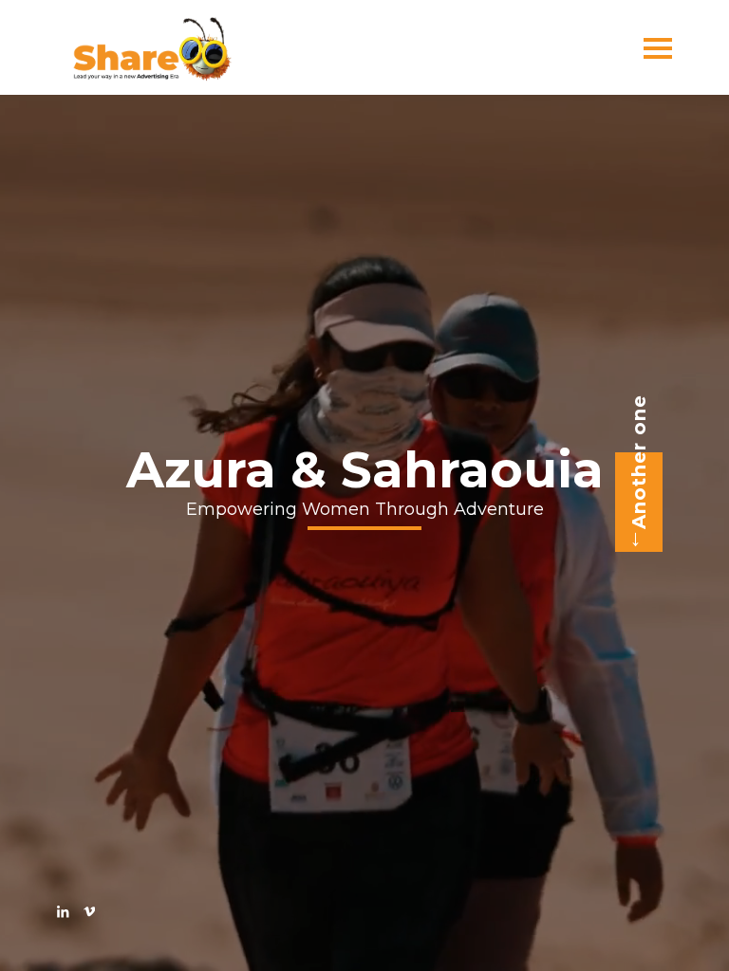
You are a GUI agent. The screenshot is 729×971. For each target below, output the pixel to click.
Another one (638, 461)
